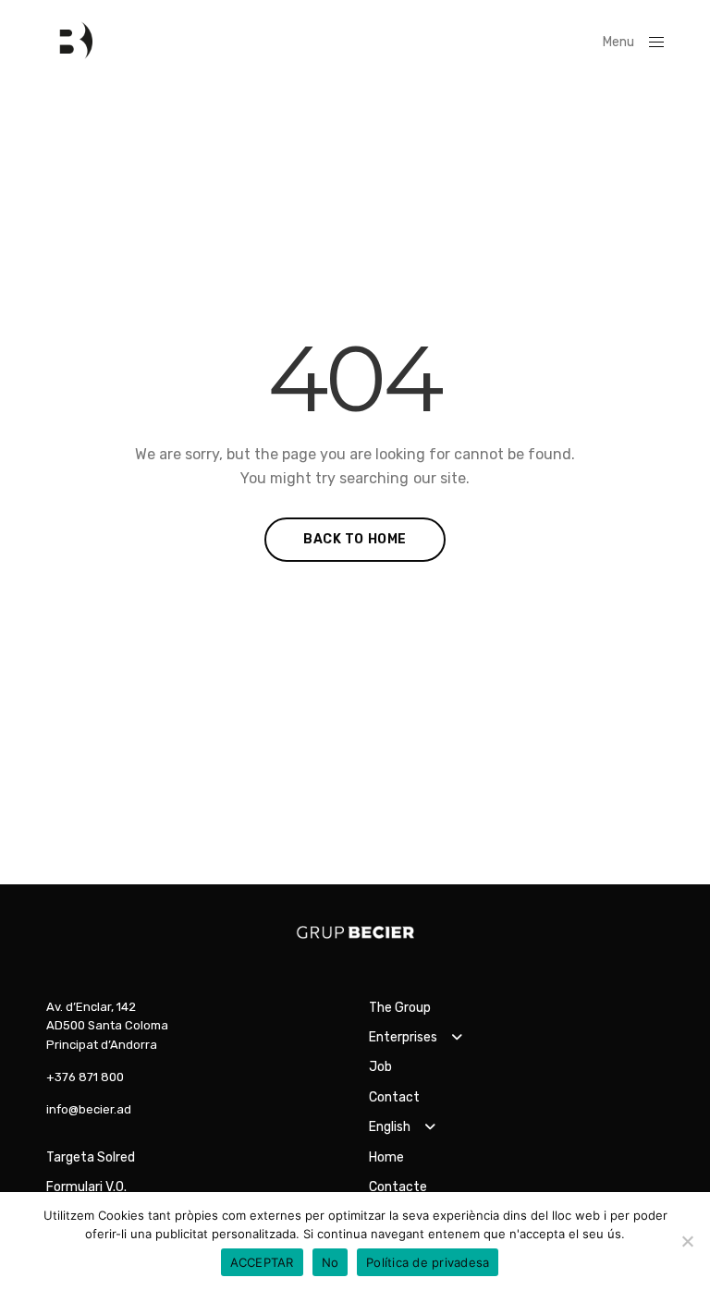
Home (386, 1157)
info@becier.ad (88, 1109)
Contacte (398, 1187)
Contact (394, 1097)
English (389, 1127)
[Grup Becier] (69, 41)
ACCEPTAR (262, 1262)
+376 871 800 (85, 1077)
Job (380, 1067)
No (330, 1262)
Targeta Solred (90, 1157)
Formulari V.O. (86, 1187)
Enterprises (403, 1037)
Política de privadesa (427, 1262)
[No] (687, 1241)
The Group (400, 1008)
